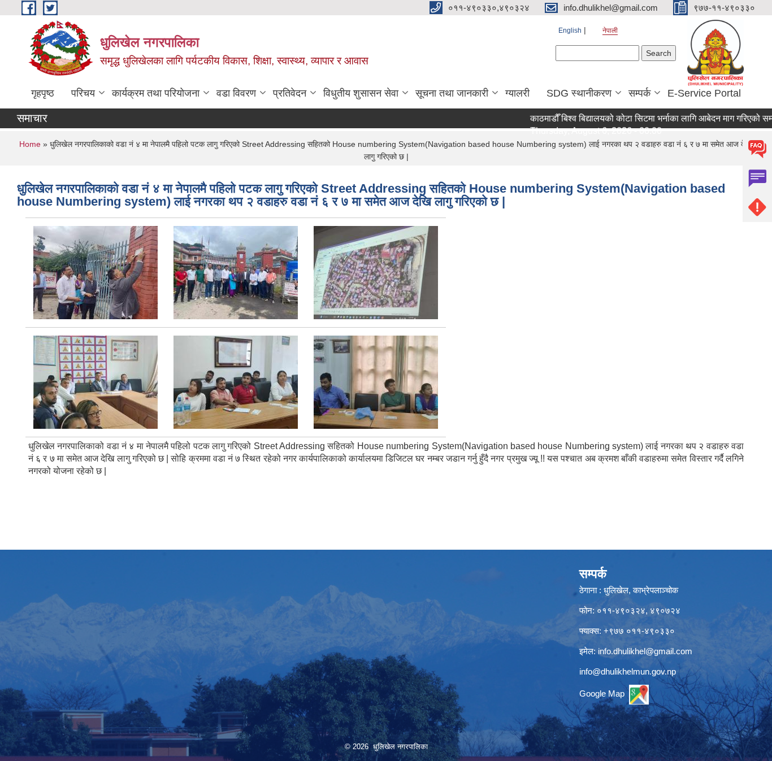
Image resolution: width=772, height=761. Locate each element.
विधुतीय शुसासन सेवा (360, 93)
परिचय (83, 93)
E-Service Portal (704, 93)
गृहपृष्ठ (42, 93)
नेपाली (610, 30)
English (570, 30)
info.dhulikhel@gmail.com (645, 651)
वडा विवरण (236, 93)
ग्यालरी (517, 93)
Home (30, 144)
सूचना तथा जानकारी (451, 93)
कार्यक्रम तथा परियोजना (155, 93)
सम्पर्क (639, 93)
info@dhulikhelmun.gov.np (627, 671)
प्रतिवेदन (289, 93)
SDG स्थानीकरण (579, 93)
